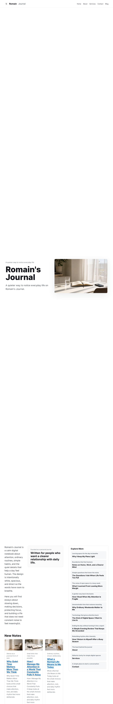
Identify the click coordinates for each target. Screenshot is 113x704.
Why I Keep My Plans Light (85, 555)
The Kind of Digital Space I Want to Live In (87, 617)
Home (79, 4)
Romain (17, 4)
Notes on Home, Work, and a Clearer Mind (88, 564)
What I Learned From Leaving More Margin (87, 585)
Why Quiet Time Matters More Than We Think (12, 666)
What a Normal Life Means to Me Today (54, 663)
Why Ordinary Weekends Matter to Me (87, 607)
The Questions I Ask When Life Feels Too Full (88, 575)
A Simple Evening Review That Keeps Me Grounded (88, 628)
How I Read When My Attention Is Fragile (86, 596)
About (85, 4)
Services (92, 4)
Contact (100, 4)
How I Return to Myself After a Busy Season (87, 638)
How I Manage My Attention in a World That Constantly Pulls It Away (34, 668)
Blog (106, 4)
